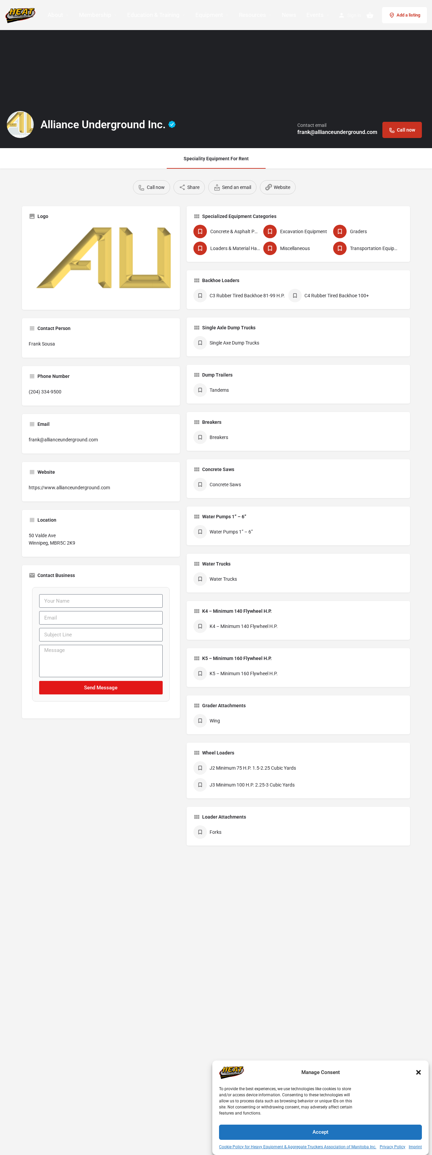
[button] (418, 1072)
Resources (252, 14)
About (55, 14)
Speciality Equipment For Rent (216, 158)
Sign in (354, 15)
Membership (95, 14)
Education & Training (153, 14)
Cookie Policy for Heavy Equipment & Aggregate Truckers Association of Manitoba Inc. (297, 1147)
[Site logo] (21, 14)
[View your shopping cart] (370, 15)
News (289, 14)
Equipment (209, 14)
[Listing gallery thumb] (101, 264)
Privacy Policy (392, 1147)
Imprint (415, 1147)
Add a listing (408, 15)
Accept (320, 1132)
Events (315, 14)
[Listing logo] (20, 124)
